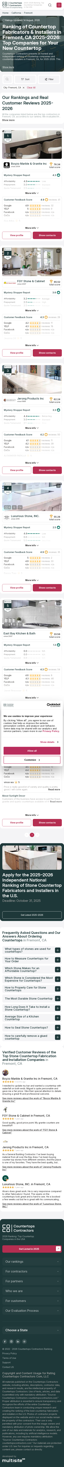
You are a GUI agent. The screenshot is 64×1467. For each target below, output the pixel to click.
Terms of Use (9, 1358)
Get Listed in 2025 (29, 1249)
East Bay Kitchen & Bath (19, 633)
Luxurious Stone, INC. (25, 516)
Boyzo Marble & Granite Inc (29, 163)
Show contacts (47, 235)
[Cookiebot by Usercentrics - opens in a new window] (46, 705)
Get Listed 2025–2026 (32, 915)
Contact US (8, 1367)
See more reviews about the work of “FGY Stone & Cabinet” (29, 1131)
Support (6, 1362)
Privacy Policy (9, 1353)
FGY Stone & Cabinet (31, 281)
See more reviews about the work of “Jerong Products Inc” (31, 1168)
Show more (8, 67)
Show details (47, 742)
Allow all (32, 750)
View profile (16, 235)
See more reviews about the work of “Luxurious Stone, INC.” (32, 1205)
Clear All (31, 87)
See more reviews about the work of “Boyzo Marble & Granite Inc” (31, 1099)
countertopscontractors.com (42, 1398)
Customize (30, 759)
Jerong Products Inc (30, 398)
